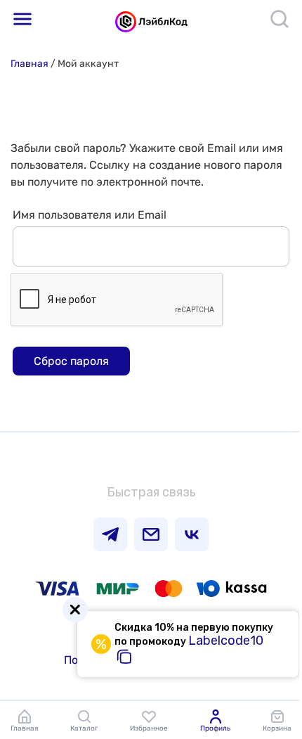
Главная (29, 64)
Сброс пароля (71, 361)
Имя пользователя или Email (89, 214)
